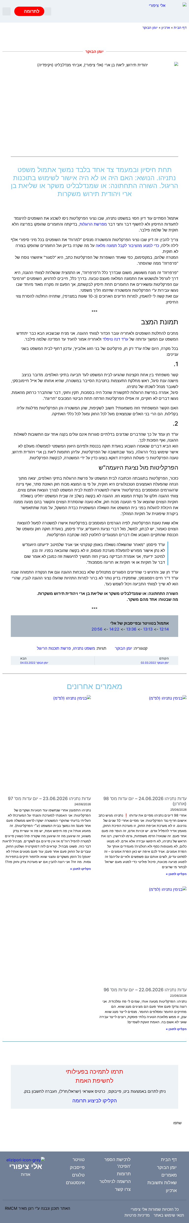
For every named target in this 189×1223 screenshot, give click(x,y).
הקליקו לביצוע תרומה (94, 1101)
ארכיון (165, 27)
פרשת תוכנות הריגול (54, 648)
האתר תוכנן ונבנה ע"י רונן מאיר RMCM (37, 1208)
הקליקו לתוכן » (176, 874)
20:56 (97, 629)
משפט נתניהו (84, 648)
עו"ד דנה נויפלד (115, 339)
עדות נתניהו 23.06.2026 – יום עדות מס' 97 (49, 798)
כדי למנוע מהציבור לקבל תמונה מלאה (127, 245)
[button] (47, 11)
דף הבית (180, 27)
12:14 (164, 629)
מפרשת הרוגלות (93, 224)
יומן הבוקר (150, 27)
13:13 (148, 629)
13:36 (131, 629)
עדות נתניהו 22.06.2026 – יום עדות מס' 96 (145, 989)
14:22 (114, 629)
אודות (25, 1174)
